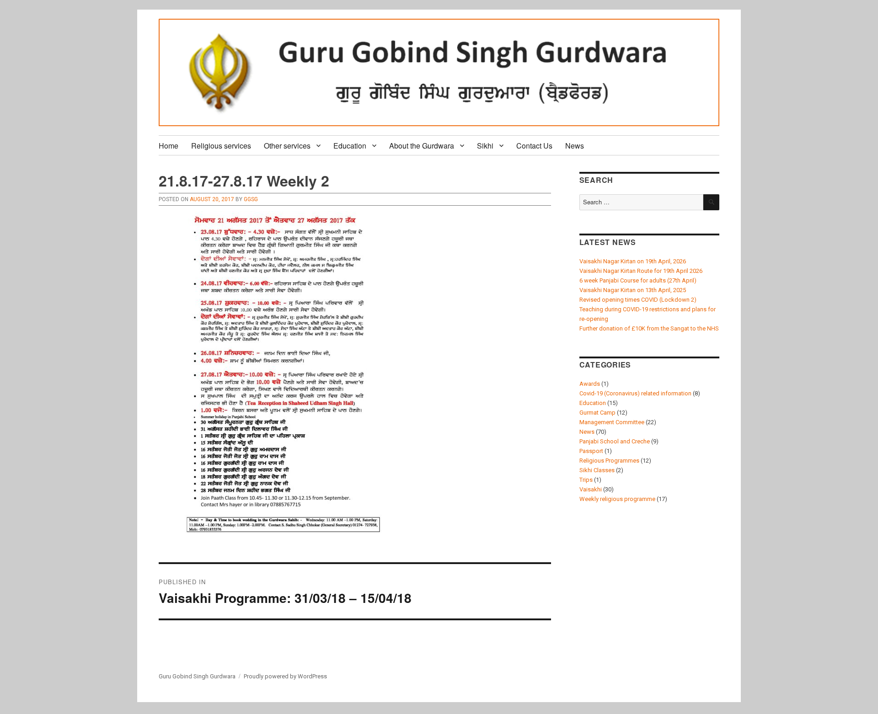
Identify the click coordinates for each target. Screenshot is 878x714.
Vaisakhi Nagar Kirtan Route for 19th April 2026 (640, 270)
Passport (591, 451)
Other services (287, 145)
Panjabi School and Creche (614, 441)
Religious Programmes (609, 460)
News (574, 145)
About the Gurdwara (421, 145)
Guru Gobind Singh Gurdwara (197, 676)
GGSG (251, 199)
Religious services (221, 145)
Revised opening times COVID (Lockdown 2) (637, 299)
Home (168, 145)
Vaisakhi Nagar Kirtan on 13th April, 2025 (632, 290)
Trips (586, 479)
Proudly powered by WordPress (285, 676)
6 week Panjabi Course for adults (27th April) (637, 280)
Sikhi (485, 145)
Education (349, 145)
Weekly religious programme (617, 499)
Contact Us (534, 145)
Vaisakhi (590, 489)
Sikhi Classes (597, 470)
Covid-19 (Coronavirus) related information (635, 393)
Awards (589, 383)
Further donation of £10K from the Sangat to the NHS (649, 328)
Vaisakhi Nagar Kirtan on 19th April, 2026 (632, 261)
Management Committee (611, 422)
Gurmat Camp (597, 412)
